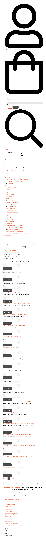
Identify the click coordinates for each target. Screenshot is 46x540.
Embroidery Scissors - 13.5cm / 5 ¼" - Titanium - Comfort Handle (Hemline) (16, 305)
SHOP (5, 250)
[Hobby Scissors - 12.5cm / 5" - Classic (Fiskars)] (12, 379)
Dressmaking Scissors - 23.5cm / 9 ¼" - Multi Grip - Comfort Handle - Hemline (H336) (18, 261)
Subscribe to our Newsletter (12, 487)
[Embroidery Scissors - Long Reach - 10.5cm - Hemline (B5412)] (15, 314)
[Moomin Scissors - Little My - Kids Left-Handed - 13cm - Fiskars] (15, 412)
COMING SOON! (11, 196)
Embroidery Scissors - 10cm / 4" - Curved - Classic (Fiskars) (14, 283)
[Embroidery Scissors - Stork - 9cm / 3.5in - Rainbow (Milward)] (14, 325)
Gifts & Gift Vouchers (11, 219)
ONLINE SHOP (8, 185)
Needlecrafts (10, 204)
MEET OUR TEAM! (11, 183)
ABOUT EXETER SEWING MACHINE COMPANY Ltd (18, 179)
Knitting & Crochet (11, 208)
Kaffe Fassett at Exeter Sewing (13, 191)
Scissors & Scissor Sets (20, 250)
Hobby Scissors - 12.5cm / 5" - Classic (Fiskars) (11, 381)
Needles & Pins (10, 200)
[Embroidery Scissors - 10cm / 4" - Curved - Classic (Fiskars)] (14, 281)
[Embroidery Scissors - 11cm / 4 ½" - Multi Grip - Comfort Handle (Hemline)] (17, 292)
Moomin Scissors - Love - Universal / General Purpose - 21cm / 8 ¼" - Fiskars (17, 436)
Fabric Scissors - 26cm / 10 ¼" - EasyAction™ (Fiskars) (13, 359)
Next (13, 478)
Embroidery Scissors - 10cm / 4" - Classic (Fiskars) (12, 272)
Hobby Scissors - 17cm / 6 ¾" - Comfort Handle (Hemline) (13, 392)
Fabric (8, 189)
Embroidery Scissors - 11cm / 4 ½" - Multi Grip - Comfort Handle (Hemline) (16, 294)
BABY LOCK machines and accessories (15, 231)
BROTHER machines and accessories (15, 227)
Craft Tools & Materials (12, 210)
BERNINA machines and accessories (14, 225)
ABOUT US (7, 177)
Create (32, 525)
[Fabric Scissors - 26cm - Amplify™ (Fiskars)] (11, 347)
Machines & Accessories (12, 187)
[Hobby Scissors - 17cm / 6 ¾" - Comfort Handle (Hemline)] (14, 390)
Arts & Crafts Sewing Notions (13, 202)
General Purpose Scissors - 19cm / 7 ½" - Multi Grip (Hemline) (14, 370)
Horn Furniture (10, 214)
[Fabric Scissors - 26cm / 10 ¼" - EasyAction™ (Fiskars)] (13, 358)
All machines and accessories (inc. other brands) (17, 233)
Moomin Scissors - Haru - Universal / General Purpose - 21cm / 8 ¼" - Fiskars (17, 403)
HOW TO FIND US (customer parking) (15, 181)
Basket (10, 107)
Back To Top (5, 478)
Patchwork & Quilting (11, 194)
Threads (9, 192)
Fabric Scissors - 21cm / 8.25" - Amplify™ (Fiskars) (12, 338)
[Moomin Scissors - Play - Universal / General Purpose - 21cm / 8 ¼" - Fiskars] (17, 456)
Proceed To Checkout (16, 252)
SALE (8, 198)
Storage (9, 215)
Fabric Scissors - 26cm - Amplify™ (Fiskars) (11, 348)
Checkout (15, 107)
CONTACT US (8, 235)
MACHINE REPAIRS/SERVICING (11, 237)
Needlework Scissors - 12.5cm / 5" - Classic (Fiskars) (12, 468)
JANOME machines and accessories (14, 229)
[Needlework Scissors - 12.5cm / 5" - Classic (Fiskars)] (13, 467)
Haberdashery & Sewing (12, 206)
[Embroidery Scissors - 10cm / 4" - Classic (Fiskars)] (12, 270)
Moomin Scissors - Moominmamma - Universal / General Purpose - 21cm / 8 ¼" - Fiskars (19, 447)
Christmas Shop (10, 221)
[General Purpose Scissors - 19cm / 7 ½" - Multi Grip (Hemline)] (14, 369)
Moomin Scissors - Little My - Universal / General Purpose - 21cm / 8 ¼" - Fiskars (18, 425)
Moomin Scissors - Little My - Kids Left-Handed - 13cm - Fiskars (15, 414)
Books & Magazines (11, 217)
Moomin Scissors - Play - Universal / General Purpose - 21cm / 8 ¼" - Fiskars (17, 457)
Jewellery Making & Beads (12, 212)
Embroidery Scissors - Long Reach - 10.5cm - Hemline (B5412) (14, 316)
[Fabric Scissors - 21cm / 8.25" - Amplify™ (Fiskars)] (12, 336)
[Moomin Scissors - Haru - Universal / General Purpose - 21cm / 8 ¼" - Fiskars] (17, 401)
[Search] (21, 154)
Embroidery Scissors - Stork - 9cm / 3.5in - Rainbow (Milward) (14, 327)
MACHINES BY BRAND (9, 223)
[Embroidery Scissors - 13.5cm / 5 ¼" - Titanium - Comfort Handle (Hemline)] (17, 303)
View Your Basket (7, 252)
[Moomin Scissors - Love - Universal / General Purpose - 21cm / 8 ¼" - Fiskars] (17, 434)
